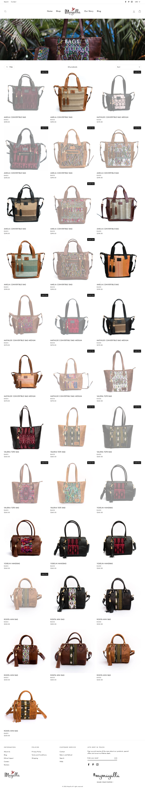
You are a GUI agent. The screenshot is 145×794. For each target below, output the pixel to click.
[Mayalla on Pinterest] (93, 764)
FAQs (61, 762)
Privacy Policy (36, 752)
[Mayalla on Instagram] (97, 764)
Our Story (88, 11)
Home (49, 11)
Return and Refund (66, 755)
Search (6, 2)
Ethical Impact (8, 758)
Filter (11, 67)
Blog (99, 11)
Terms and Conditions (39, 755)
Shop (58, 11)
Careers (6, 762)
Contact (13, 2)
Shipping (35, 758)
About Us (7, 752)
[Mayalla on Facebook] (88, 764)
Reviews (6, 765)
